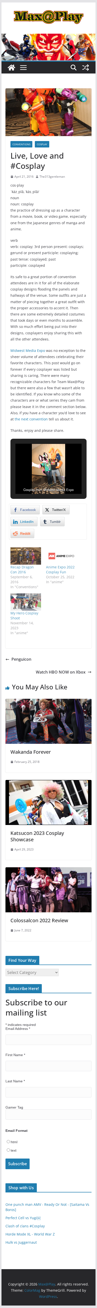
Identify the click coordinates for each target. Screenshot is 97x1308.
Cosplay (42, 144)
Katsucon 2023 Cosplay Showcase (37, 836)
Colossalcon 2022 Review (39, 920)
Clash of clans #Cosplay (25, 1226)
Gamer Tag (14, 1107)
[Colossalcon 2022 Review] (48, 870)
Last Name (15, 1081)
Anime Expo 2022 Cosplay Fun (60, 569)
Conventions (21, 144)
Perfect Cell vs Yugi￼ (23, 1217)
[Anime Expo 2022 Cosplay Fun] (61, 556)
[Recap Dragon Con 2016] (25, 556)
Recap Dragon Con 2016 (22, 569)
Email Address (17, 1029)
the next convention (31, 419)
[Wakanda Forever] (48, 702)
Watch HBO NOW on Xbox (61, 672)
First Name (15, 1055)
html (14, 1142)
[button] (37, 479)
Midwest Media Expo (27, 350)
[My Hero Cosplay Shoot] (25, 602)
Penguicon (21, 659)
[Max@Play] (11, 67)
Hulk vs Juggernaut (21, 1242)
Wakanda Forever (30, 752)
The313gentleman (52, 176)
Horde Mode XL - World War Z (30, 1234)
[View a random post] (86, 67)
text (13, 1150)
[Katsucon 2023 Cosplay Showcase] (48, 783)
